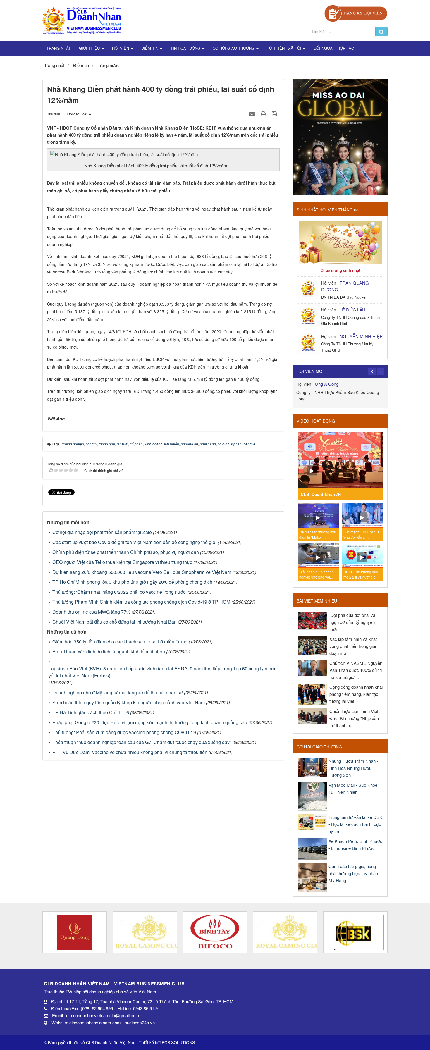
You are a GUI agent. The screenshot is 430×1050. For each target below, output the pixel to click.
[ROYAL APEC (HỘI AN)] (75, 932)
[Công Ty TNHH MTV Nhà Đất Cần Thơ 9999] (355, 932)
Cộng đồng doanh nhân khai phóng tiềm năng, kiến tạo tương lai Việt (356, 694)
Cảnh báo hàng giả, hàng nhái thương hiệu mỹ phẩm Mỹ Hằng (353, 873)
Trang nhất (59, 48)
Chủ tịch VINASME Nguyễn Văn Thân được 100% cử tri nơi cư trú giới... (355, 670)
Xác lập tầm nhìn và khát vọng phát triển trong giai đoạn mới (353, 646)
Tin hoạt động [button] (186, 48)
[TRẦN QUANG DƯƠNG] (309, 289)
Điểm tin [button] (150, 48)
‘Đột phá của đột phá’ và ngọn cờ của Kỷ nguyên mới (352, 622)
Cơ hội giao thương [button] (234, 48)
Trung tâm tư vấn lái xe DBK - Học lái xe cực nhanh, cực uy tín (355, 824)
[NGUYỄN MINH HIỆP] (309, 343)
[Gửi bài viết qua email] (253, 113)
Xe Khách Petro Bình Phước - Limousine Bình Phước (355, 844)
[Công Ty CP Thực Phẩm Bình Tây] (145, 932)
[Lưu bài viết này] (275, 113)
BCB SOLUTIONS (178, 1042)
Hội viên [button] (121, 48)
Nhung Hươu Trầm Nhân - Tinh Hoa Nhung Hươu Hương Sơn (353, 768)
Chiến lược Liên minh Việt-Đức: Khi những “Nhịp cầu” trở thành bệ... (354, 718)
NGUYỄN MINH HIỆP (361, 336)
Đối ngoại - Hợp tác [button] (334, 48)
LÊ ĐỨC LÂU (352, 310)
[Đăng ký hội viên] (356, 13)
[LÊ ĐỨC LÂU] (309, 316)
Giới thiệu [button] (90, 48)
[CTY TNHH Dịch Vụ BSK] (285, 932)
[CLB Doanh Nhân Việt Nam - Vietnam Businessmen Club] (82, 20)
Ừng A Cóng (326, 384)
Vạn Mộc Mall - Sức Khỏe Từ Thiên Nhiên (352, 788)
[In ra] (264, 113)
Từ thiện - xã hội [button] (284, 48)
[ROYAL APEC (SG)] (215, 932)
